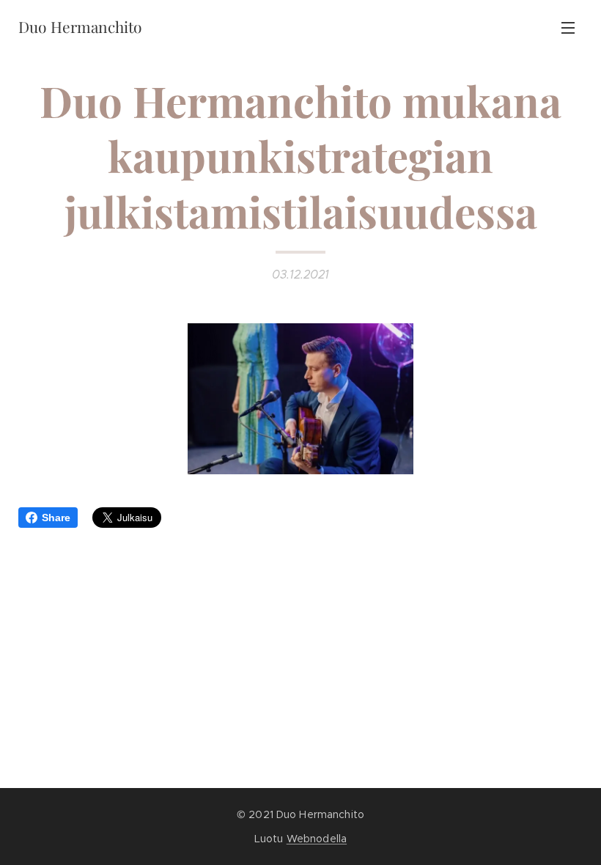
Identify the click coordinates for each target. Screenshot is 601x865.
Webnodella (317, 838)
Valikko (568, 27)
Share (56, 517)
